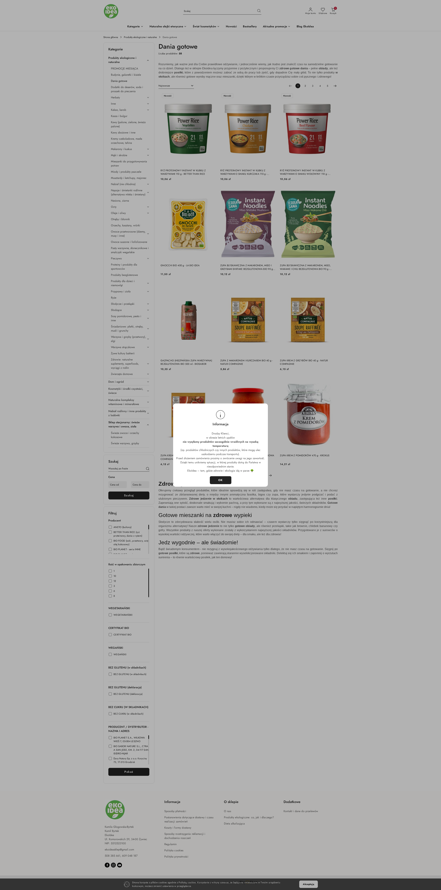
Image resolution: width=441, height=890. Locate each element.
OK (220, 480)
